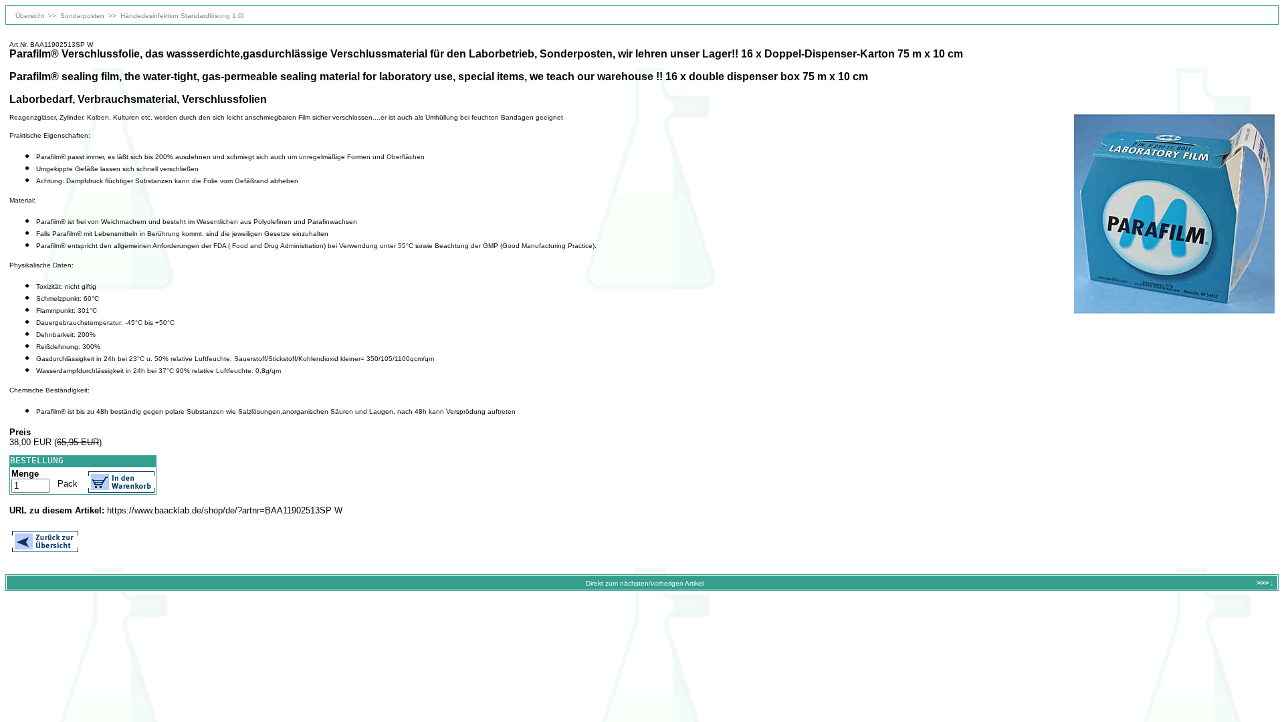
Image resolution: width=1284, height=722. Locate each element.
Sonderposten (82, 15)
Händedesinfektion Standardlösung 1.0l (181, 15)
